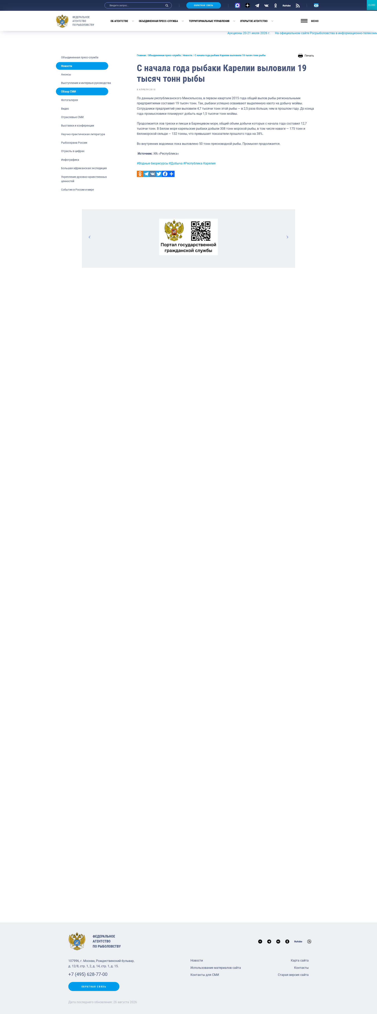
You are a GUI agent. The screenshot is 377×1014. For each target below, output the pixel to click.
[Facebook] (165, 174)
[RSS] (298, 5)
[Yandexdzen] (247, 5)
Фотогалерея (69, 100)
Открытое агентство (253, 21)
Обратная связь (203, 5)
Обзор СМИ (68, 91)
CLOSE (371, 5)
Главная (141, 55)
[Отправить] (171, 174)
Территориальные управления (209, 21)
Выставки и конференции (77, 125)
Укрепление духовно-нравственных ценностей (84, 179)
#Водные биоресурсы (152, 163)
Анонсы (66, 74)
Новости (66, 66)
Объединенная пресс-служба (158, 21)
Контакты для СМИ (204, 975)
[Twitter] (159, 174)
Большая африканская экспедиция (84, 168)
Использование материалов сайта (215, 968)
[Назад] (90, 237)
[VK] (266, 5)
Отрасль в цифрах (72, 151)
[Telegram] (257, 5)
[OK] (276, 5)
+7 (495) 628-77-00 (87, 974)
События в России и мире (77, 189)
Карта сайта (300, 960)
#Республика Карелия (199, 163)
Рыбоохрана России (74, 142)
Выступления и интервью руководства (86, 82)
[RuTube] (287, 5)
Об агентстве (119, 21)
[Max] (237, 5)
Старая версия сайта (293, 975)
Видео (65, 108)
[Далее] (287, 237)
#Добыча (176, 163)
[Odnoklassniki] (140, 174)
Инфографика (70, 159)
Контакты (301, 968)
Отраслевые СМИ (72, 117)
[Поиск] (167, 5)
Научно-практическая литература (83, 134)
